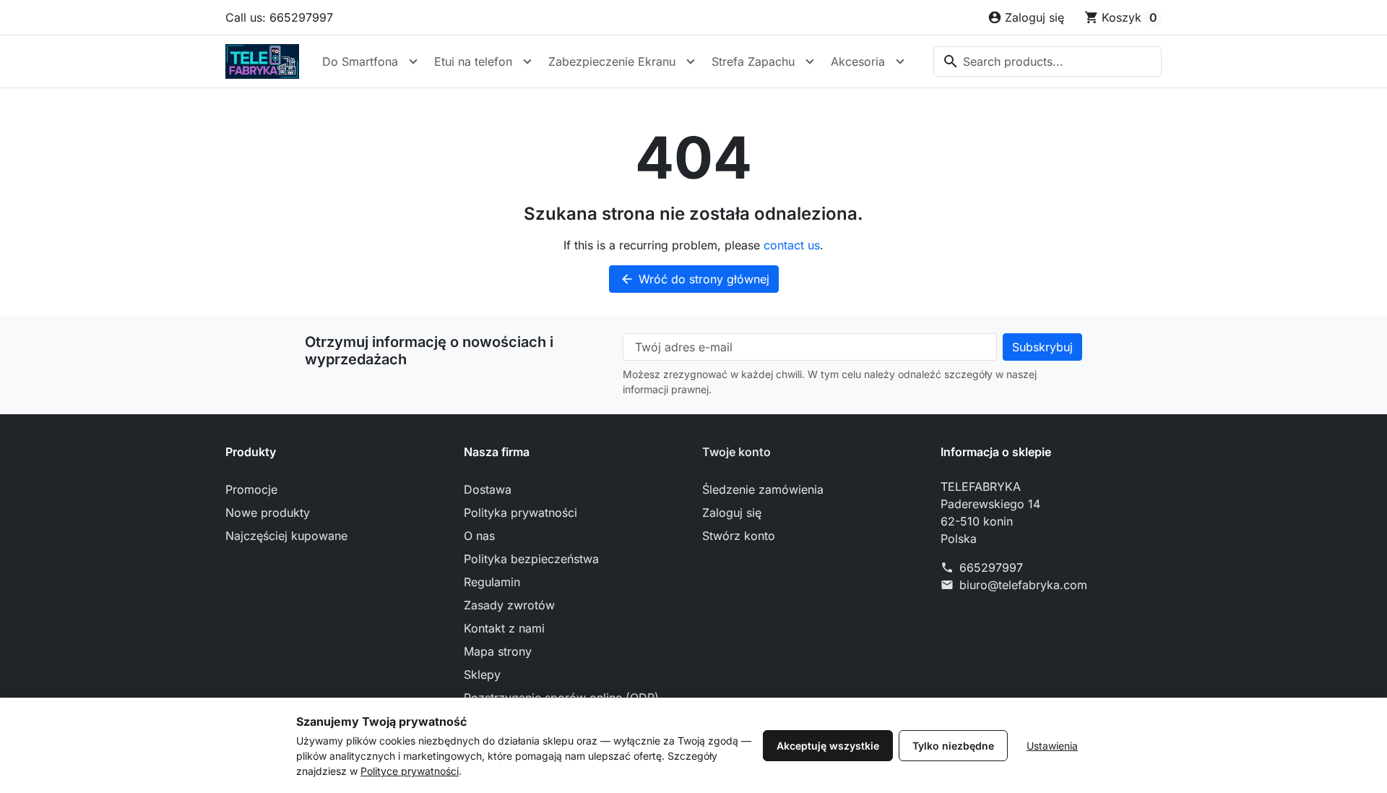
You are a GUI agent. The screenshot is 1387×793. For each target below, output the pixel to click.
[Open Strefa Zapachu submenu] (809, 61)
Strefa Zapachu (753, 61)
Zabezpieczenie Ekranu (611, 61)
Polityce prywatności (409, 771)
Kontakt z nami (504, 628)
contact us (792, 245)
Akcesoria (858, 61)
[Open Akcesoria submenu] (900, 61)
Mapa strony (498, 651)
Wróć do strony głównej (694, 279)
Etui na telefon (473, 61)
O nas (479, 535)
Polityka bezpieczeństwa (531, 559)
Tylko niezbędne (953, 746)
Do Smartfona (360, 61)
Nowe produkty (267, 512)
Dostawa (487, 489)
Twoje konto (736, 452)
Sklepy (482, 674)
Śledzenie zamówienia (763, 489)
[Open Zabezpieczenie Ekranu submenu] (690, 61)
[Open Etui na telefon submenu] (527, 61)
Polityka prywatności (520, 512)
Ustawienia (1052, 746)
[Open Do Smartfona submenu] (413, 61)
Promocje (251, 489)
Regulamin (492, 582)
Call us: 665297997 (279, 17)
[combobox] (1047, 61)
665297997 (991, 567)
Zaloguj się (731, 512)
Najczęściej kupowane (286, 535)
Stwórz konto (738, 535)
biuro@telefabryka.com (1023, 585)
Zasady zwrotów (509, 605)
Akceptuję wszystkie (828, 746)
